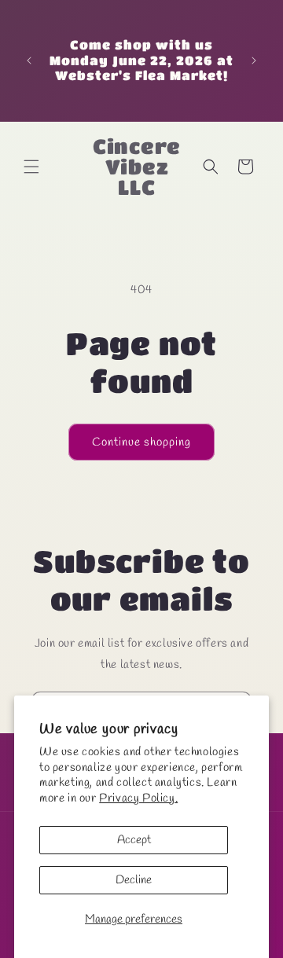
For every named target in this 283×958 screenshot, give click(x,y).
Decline (134, 880)
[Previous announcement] (29, 60)
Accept (134, 840)
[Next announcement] (254, 60)
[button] (31, 166)
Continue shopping (141, 442)
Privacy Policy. (138, 798)
